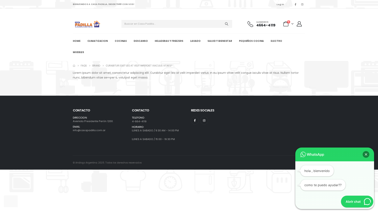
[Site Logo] (87, 24)
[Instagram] (302, 4)
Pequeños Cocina (251, 41)
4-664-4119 (139, 121)
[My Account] (299, 23)
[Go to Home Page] (74, 65)
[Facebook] (295, 4)
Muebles (78, 52)
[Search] (226, 24)
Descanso (141, 41)
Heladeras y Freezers (169, 41)
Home (77, 41)
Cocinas (121, 41)
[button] (366, 154)
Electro (276, 41)
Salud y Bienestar (220, 41)
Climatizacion (97, 41)
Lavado (195, 41)
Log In (280, 4)
